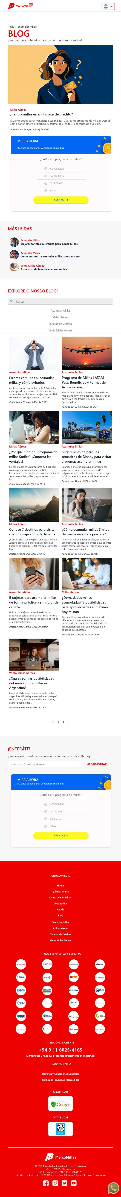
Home (60, 885)
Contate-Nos (60, 903)
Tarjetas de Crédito (60, 324)
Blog (60, 915)
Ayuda (60, 909)
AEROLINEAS (57, 168)
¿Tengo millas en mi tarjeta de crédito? (41, 114)
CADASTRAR (98, 764)
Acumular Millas (60, 310)
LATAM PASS (57, 175)
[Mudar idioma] (108, 6)
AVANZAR (60, 199)
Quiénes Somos (60, 891)
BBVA (53, 190)
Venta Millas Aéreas (60, 330)
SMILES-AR (56, 183)
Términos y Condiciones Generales (60, 1073)
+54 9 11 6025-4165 (60, 1050)
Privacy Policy (72, 1174)
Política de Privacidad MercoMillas (60, 1079)
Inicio (11, 26)
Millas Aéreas (60, 317)
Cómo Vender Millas (60, 897)
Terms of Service (91, 1174)
